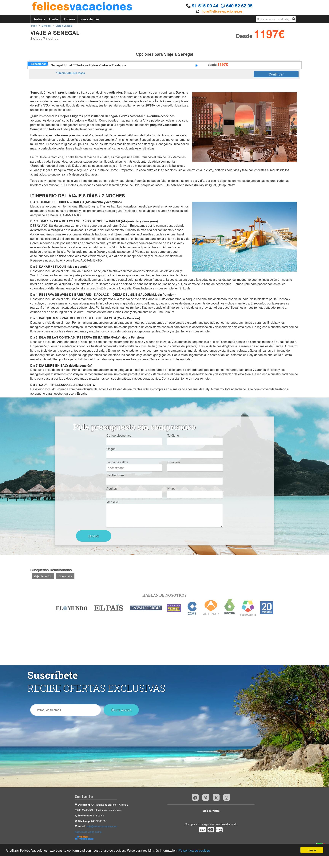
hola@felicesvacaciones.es (222, 11)
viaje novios (65, 576)
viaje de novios (43, 576)
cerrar (312, 850)
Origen (111, 449)
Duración (173, 462)
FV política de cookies (194, 850)
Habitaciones (115, 475)
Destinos (39, 19)
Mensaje (112, 502)
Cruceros (69, 19)
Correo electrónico (118, 435)
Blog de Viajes (211, 810)
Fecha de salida (117, 462)
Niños (171, 488)
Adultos (111, 488)
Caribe (53, 19)
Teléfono (173, 435)
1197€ (222, 64)
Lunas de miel (89, 19)
